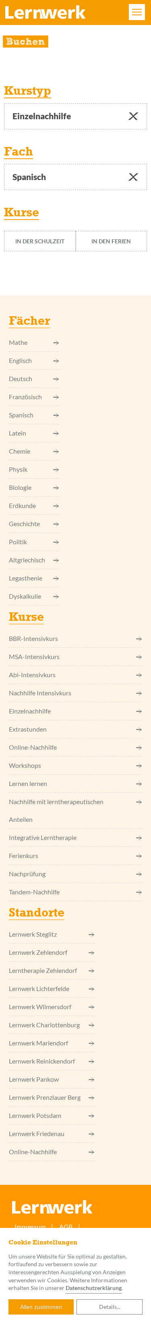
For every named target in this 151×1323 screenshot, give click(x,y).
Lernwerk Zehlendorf (38, 952)
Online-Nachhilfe (33, 747)
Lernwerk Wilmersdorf (40, 1006)
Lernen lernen (28, 783)
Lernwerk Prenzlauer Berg (45, 1097)
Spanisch (21, 415)
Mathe (18, 342)
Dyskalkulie (25, 596)
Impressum (30, 1226)
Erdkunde (22, 505)
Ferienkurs (23, 855)
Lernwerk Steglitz (33, 934)
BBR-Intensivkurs (33, 638)
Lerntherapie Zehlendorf (43, 970)
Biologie (20, 487)
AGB (65, 1226)
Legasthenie (25, 578)
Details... (109, 1306)
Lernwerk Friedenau (36, 1133)
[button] (133, 116)
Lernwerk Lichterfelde (39, 988)
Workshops (25, 765)
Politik (18, 541)
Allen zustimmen (41, 1307)
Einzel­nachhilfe (30, 711)
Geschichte (24, 523)
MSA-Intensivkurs (34, 656)
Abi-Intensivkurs (32, 674)
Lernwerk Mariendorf (38, 1043)
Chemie (19, 451)
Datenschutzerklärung (94, 1287)
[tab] (40, 241)
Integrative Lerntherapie (43, 837)
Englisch (20, 360)
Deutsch (20, 378)
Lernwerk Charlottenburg (44, 1025)
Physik (18, 469)
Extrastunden (28, 729)
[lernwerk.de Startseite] (45, 15)
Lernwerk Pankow (34, 1079)
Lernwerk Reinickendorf (42, 1061)
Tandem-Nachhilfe (34, 892)
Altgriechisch (27, 560)
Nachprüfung (27, 873)
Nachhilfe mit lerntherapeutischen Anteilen (56, 810)
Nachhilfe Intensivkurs (40, 693)
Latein (17, 433)
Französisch (25, 396)
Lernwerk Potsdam (35, 1115)
